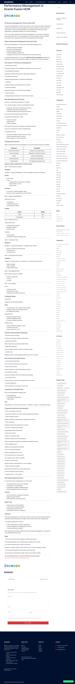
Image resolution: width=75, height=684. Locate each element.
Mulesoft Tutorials (60, 415)
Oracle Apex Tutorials (61, 417)
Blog (59, 1)
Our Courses (23, 646)
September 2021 (60, 87)
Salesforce (58, 167)
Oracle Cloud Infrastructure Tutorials (62, 420)
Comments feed (59, 218)
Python (58, 165)
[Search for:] (63, 7)
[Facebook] (5, 16)
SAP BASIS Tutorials (61, 461)
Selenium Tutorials (60, 482)
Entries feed (58, 216)
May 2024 (58, 57)
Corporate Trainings (25, 648)
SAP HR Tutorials (60, 470)
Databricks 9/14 (59, 24)
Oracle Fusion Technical (61, 156)
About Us (23, 645)
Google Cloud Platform (61, 125)
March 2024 (59, 61)
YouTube (40, 645)
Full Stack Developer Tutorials (62, 397)
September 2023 (60, 73)
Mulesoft (58, 139)
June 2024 (58, 54)
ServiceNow (59, 198)
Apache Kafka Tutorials (61, 383)
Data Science (59, 116)
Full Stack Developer (61, 123)
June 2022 (58, 83)
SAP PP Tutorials (60, 475)
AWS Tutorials (59, 388)
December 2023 (60, 66)
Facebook (40, 649)
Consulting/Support (25, 649)
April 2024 (58, 59)
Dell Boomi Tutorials (61, 392)
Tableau (58, 203)
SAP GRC (58, 182)
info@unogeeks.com (61, 649)
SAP (57, 170)
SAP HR (58, 184)
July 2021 (58, 90)
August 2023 (59, 75)
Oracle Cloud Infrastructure (62, 144)
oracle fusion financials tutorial (63, 423)
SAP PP (58, 189)
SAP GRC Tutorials (60, 468)
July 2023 (58, 78)
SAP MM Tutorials (60, 472)
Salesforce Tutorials (61, 456)
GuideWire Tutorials (61, 403)
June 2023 (58, 80)
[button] (68, 681)
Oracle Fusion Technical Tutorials (61, 442)
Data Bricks (59, 113)
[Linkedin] (12, 16)
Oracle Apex (59, 142)
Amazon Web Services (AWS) (62, 244)
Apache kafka (59, 109)
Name (9, 606)
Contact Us (65, 1)
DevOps (58, 120)
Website (30, 612)
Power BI (58, 163)
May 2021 (58, 92)
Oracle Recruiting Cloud (61, 160)
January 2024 (59, 64)
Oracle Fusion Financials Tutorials (61, 426)
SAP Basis (58, 174)
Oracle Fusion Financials (61, 146)
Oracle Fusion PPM (60, 151)
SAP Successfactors (61, 193)
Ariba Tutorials (60, 385)
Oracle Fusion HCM (8, 572)
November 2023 (60, 68)
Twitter (39, 646)
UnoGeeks (8, 2)
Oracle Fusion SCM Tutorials (62, 436)
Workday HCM (59, 205)
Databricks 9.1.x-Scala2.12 (62, 37)
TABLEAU (59, 489)
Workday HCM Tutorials (61, 491)
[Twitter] (10, 16)
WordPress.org (59, 220)
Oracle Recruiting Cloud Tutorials (61, 449)
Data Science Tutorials (61, 390)
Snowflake (58, 200)
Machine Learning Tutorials (62, 410)
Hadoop (58, 130)
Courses (31, 1)
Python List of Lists (44, 579)
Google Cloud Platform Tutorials (61, 400)
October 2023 (59, 71)
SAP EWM (58, 177)
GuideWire (58, 127)
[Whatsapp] (14, 16)
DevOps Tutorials (60, 395)
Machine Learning (60, 135)
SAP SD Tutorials (60, 477)
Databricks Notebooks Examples (61, 19)
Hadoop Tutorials (60, 405)
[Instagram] (8, 16)
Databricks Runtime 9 (61, 32)
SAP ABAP (58, 172)
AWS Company (12, 579)
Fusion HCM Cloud (51, 1)
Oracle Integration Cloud (40, 1)
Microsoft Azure (60, 137)
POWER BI (59, 451)
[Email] (17, 16)
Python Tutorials (60, 454)
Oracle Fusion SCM (60, 153)
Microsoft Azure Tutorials (62, 412)
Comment (10, 596)
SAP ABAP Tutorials (61, 458)
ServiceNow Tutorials (61, 484)
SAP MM (58, 186)
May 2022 (58, 85)
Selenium (58, 196)
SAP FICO (58, 179)
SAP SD (58, 191)
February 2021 (59, 94)
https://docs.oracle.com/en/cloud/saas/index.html (17, 557)
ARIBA (57, 111)
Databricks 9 (59, 28)
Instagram (40, 651)
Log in (57, 214)
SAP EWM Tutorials (60, 463)
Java (57, 132)
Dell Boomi (58, 118)
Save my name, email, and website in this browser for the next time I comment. (25, 618)
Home (27, 1)
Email (9, 612)
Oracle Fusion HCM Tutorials (62, 431)
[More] (19, 16)
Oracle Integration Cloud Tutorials (61, 445)
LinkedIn (40, 648)
